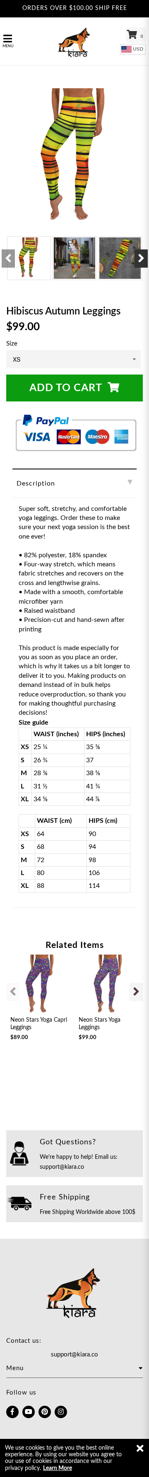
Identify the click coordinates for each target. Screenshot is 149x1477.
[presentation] (8, 258)
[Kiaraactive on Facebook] (12, 1412)
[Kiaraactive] (74, 41)
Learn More (57, 1468)
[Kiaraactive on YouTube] (28, 1412)
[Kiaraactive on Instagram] (61, 1412)
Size (11, 344)
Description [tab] (36, 483)
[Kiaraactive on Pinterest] (44, 1412)
